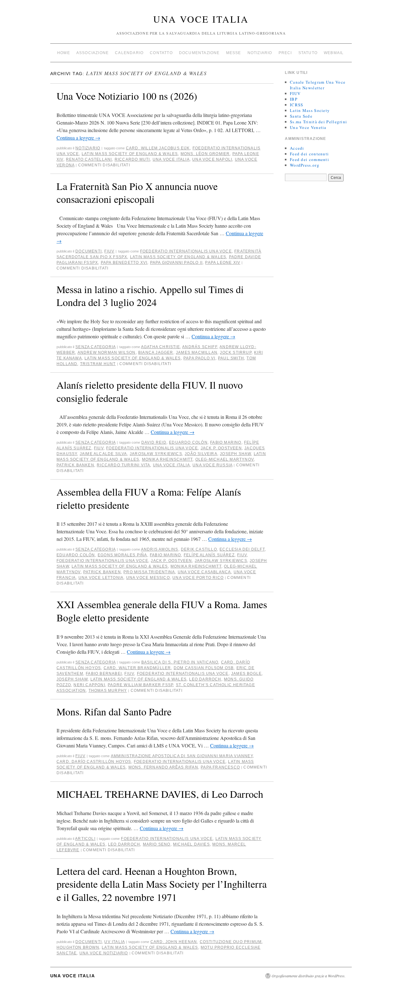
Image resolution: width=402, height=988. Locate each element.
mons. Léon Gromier (205, 154)
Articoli (85, 838)
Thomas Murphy (108, 690)
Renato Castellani (89, 159)
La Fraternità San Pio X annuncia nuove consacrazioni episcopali (137, 192)
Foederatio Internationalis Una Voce (186, 251)
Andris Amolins (159, 549)
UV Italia (114, 942)
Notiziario (259, 53)
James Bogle (246, 673)
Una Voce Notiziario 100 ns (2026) (127, 96)
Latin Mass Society (310, 110)
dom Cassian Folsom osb (204, 668)
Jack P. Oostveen (221, 448)
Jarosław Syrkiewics (156, 454)
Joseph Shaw (235, 454)
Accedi (297, 148)
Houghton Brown (78, 947)
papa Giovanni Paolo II (176, 262)
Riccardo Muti (132, 159)
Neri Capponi (89, 685)
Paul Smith (231, 358)
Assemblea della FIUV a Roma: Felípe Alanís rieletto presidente (149, 498)
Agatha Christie (160, 347)
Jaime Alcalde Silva (103, 454)
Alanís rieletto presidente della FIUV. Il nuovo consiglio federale (150, 391)
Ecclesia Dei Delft (242, 549)
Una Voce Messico (148, 577)
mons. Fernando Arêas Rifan (163, 767)
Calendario (129, 53)
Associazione (92, 53)
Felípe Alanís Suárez (209, 555)
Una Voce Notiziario (103, 953)
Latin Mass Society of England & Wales (130, 154)
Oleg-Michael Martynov (224, 459)
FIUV (109, 251)
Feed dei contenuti (309, 154)
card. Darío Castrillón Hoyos (94, 761)
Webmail (334, 53)
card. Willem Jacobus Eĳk (158, 148)
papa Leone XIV (222, 262)
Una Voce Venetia (308, 127)
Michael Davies (191, 844)
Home (63, 53)
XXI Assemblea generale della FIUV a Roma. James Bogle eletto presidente (162, 610)
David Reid (153, 442)
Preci (285, 53)
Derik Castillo (199, 549)
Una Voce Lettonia (101, 577)
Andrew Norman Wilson (107, 352)
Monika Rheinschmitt (167, 459)
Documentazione (199, 53)
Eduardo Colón (188, 442)
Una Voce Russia (212, 465)
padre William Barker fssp (140, 685)
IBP (293, 99)
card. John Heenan (173, 942)
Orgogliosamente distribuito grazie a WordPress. (308, 975)
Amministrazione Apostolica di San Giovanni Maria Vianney (182, 756)
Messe (233, 53)
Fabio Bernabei (104, 673)
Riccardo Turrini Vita (123, 465)
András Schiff (199, 347)
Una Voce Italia (201, 19)
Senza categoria (95, 347)
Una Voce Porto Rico (198, 577)
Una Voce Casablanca (204, 572)
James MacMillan (196, 352)
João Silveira (201, 454)
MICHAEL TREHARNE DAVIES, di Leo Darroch (160, 794)
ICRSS (296, 105)
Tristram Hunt (98, 364)
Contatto (161, 53)
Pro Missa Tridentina (149, 572)
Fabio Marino (225, 442)
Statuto (308, 53)
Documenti (88, 251)
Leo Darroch (205, 679)
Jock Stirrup (235, 352)
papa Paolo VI (199, 358)
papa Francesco (220, 767)
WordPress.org (304, 165)
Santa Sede (301, 116)
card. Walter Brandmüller (137, 668)
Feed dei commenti (309, 159)
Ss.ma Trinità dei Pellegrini (318, 122)
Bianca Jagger (155, 352)
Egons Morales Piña (122, 555)
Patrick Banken (75, 465)
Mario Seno (157, 844)
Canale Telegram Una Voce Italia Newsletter (317, 85)
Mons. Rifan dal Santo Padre (114, 711)
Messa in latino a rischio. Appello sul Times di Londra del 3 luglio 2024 (150, 295)
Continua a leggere (78, 137)
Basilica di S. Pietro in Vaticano (180, 662)
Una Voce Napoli (212, 159)
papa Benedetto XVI (124, 262)
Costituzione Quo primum (231, 942)
